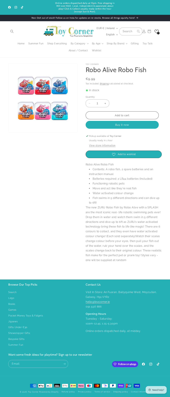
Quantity (90, 97)
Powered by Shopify (49, 392)
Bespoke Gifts (16, 339)
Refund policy (68, 392)
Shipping (104, 84)
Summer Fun (15, 345)
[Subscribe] (64, 364)
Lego (11, 298)
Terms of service (102, 392)
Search (12, 292)
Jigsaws (13, 321)
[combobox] (130, 31)
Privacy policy (84, 392)
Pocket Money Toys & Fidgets (25, 315)
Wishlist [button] (96, 50)
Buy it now (122, 124)
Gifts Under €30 (17, 327)
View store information (102, 145)
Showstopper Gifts (19, 333)
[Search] (138, 31)
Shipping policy (120, 392)
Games (12, 310)
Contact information (140, 392)
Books (11, 304)
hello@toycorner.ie (98, 301)
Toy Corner (33, 392)
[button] (12, 31)
